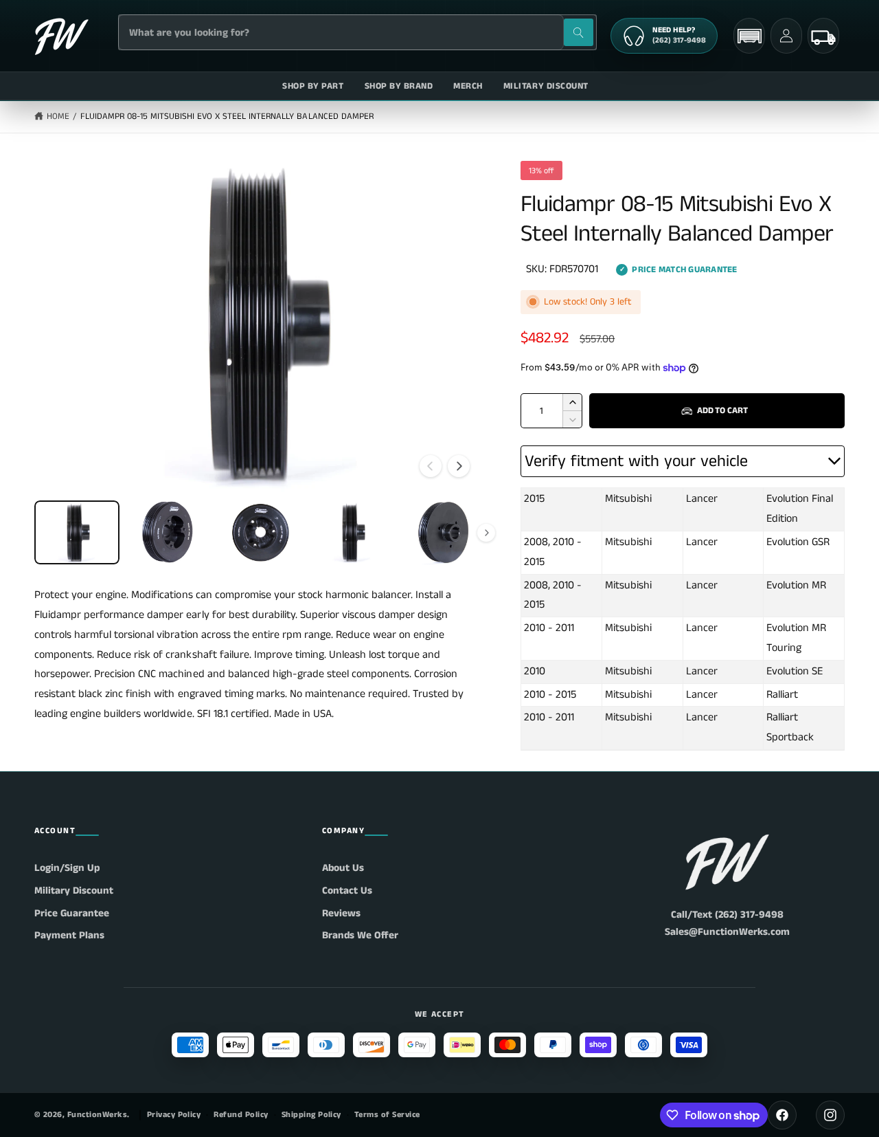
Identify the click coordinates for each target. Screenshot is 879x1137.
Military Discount (73, 890)
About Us (343, 868)
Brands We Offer (360, 935)
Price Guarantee (71, 913)
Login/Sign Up (67, 868)
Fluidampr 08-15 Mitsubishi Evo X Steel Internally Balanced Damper (227, 116)
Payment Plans (69, 935)
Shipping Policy (311, 1115)
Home (58, 116)
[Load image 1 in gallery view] (76, 532)
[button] (749, 36)
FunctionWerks (97, 1115)
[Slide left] (431, 466)
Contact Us (347, 890)
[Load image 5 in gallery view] (443, 532)
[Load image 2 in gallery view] (169, 532)
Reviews (341, 913)
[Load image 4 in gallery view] (352, 532)
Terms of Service (387, 1115)
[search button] (578, 32)
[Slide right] (459, 466)
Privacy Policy (174, 1115)
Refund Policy (241, 1115)
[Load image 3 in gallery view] (260, 532)
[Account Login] (786, 36)
